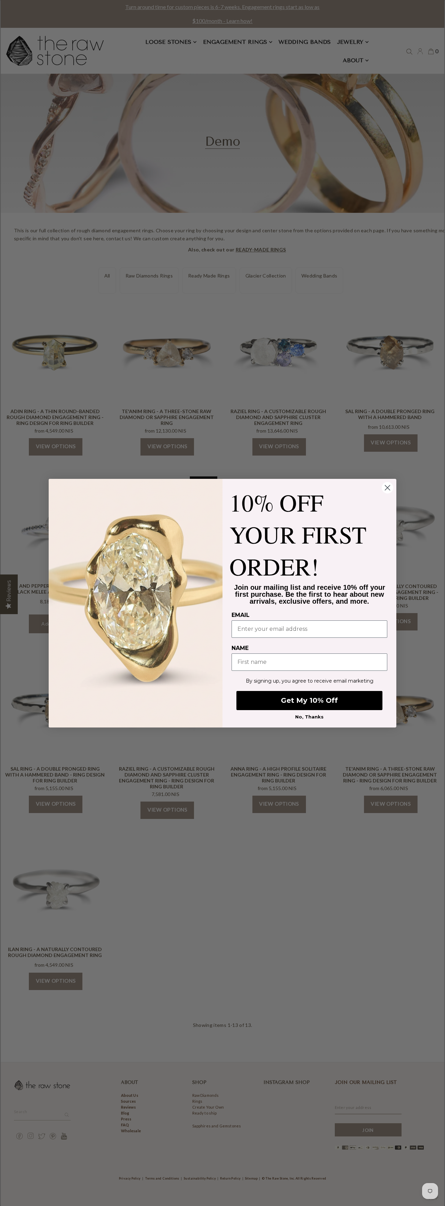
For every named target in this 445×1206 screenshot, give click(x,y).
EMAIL (241, 615)
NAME (240, 648)
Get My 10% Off (309, 700)
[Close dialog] (387, 488)
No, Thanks (309, 716)
